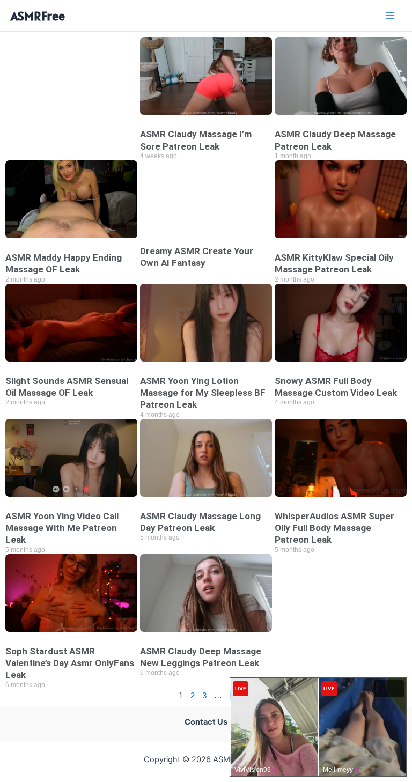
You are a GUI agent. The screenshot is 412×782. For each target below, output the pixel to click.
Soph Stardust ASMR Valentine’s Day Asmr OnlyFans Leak (69, 663)
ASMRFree (38, 16)
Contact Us (206, 722)
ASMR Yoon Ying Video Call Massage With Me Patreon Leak (62, 528)
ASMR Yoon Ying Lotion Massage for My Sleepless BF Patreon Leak (203, 392)
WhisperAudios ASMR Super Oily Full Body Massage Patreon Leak (334, 528)
